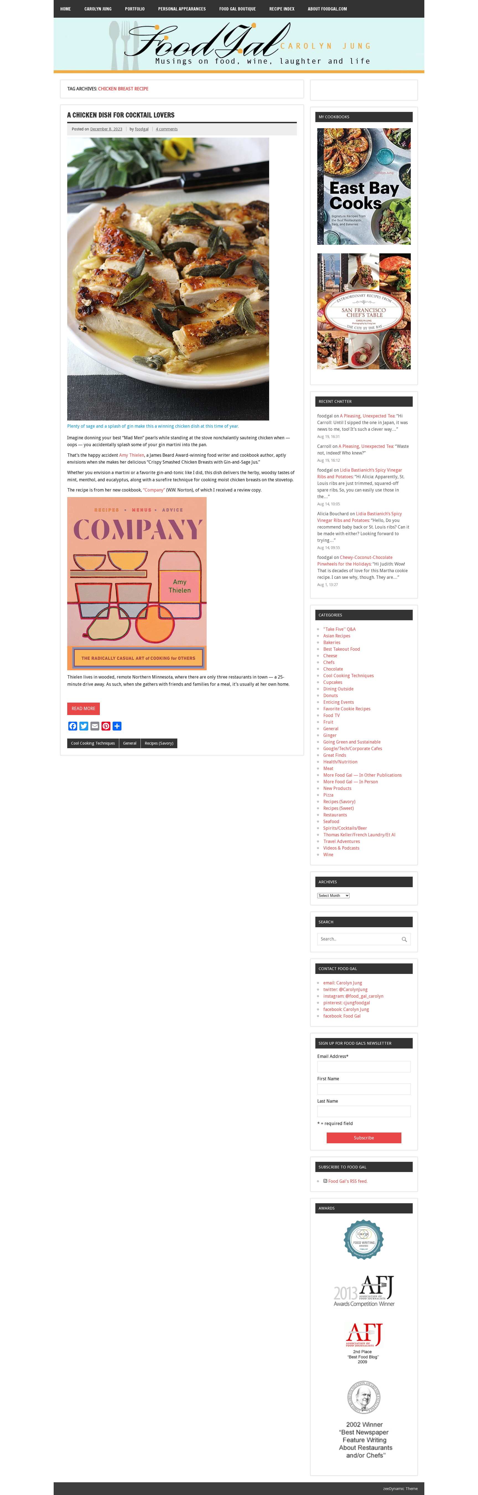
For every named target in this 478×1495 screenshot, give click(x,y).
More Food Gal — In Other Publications (362, 775)
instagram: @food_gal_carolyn (353, 996)
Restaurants (335, 815)
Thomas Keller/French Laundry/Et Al (359, 834)
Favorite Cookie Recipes (346, 708)
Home (65, 9)
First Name (328, 1079)
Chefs (328, 662)
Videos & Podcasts (341, 848)
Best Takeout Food (341, 649)
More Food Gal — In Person (350, 781)
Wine (328, 854)
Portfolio (135, 9)
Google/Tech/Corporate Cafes (352, 748)
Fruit (328, 722)
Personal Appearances (182, 9)
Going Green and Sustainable (352, 742)
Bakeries (331, 642)
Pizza (328, 795)
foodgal (142, 129)
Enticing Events (338, 702)
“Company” (154, 490)
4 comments (167, 129)
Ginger (330, 735)
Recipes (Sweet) (338, 808)
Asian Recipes (336, 636)
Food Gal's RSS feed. (347, 1181)
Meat (328, 768)
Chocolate (333, 669)
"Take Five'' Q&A (339, 629)
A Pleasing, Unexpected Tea (367, 416)
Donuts (330, 695)
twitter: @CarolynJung (345, 989)
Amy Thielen (131, 455)
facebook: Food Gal (342, 1016)
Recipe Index (281, 9)
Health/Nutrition (340, 761)
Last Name (327, 1101)
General (129, 743)
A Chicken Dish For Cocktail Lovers (121, 115)
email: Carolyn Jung (342, 983)
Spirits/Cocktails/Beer (345, 828)
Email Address (333, 1056)
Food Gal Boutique (237, 9)
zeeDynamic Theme (400, 1488)
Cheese (330, 655)
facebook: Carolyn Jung (346, 1009)
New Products (337, 788)
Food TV (331, 715)
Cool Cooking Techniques (93, 743)
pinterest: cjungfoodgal (346, 1002)
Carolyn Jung (97, 9)
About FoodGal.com (327, 9)
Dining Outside (338, 689)
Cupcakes (332, 682)
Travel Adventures (341, 841)
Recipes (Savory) (159, 743)
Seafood (331, 821)
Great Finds (334, 755)
